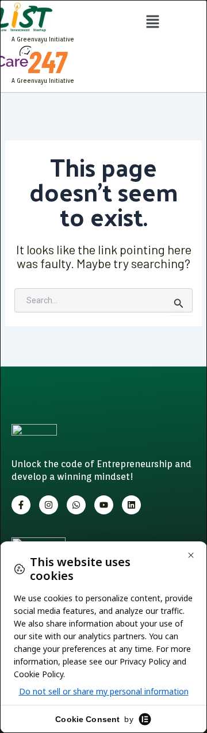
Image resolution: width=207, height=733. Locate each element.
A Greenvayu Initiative (43, 39)
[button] (152, 22)
